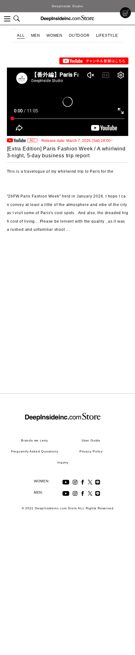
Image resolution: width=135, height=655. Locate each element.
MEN (35, 35)
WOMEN (54, 35)
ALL (20, 35)
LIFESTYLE (107, 35)
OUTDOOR (79, 35)
